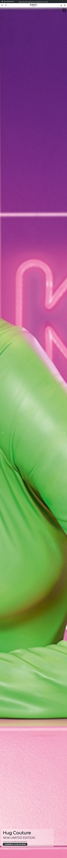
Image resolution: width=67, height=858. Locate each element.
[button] (64, 10)
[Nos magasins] (2, 2)
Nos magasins (9, 1)
